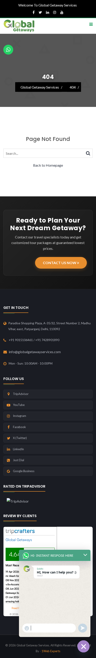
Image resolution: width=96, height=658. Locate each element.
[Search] (88, 152)
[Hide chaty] (83, 646)
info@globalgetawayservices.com (35, 352)
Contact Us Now (60, 263)
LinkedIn (18, 449)
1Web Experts (51, 651)
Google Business (23, 471)
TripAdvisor (21, 394)
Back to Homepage (48, 165)
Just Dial (18, 460)
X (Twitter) (20, 438)
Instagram (19, 416)
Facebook (19, 427)
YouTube (19, 405)
